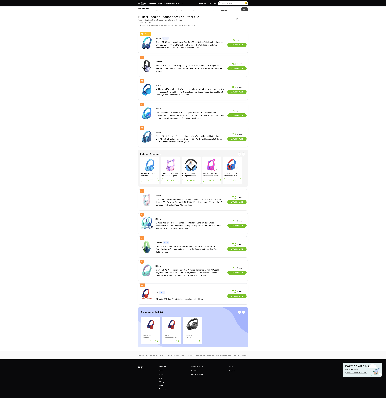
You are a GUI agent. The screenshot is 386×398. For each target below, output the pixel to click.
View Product (237, 45)
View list (153, 341)
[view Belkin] (147, 90)
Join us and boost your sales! (356, 373)
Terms (161, 385)
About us (202, 3)
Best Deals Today (197, 374)
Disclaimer (162, 389)
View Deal (150, 180)
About (161, 371)
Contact (161, 374)
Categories (212, 3)
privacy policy (224, 10)
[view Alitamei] (191, 165)
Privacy (161, 382)
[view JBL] (147, 294)
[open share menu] (237, 18)
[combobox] (233, 3)
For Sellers (194, 371)
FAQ (160, 378)
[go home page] (142, 3)
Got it (244, 9)
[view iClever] (147, 43)
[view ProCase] (147, 66)
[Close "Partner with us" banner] (380, 364)
